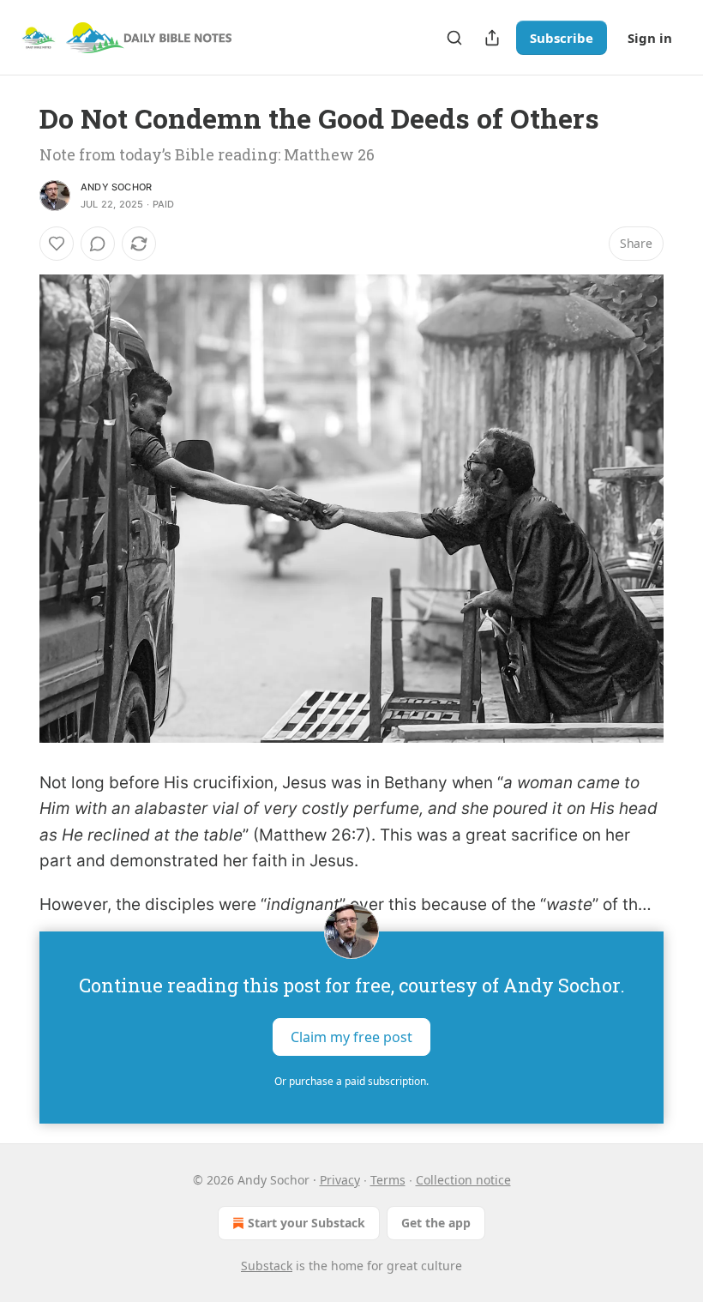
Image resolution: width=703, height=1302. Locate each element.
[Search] (454, 38)
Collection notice (463, 1180)
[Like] (56, 243)
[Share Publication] (492, 38)
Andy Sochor (116, 187)
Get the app (436, 1223)
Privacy (340, 1180)
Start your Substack (306, 1223)
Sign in (650, 37)
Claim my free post (351, 1037)
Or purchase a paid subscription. (351, 1081)
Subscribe (561, 37)
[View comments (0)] (98, 243)
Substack (266, 1265)
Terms (388, 1180)
